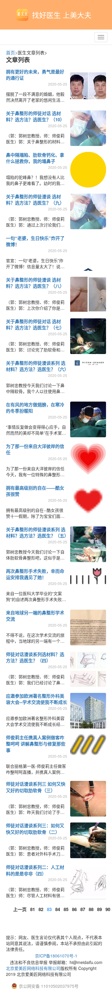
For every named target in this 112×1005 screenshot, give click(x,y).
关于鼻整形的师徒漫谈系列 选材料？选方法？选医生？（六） (37, 366)
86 (74, 909)
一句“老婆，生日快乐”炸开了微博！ (35, 241)
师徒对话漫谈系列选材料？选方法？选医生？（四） (35, 657)
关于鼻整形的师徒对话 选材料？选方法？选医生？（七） (35, 324)
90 (107, 909)
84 (57, 909)
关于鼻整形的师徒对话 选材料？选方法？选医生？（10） (35, 116)
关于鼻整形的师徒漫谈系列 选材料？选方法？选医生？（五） (37, 532)
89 (99, 909)
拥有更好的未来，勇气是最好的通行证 (35, 74)
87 (82, 909)
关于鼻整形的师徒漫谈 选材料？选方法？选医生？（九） (35, 199)
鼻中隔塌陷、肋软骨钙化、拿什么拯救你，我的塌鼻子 (35, 158)
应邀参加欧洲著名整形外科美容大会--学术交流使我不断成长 (36, 699)
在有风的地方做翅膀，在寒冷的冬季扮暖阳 (35, 407)
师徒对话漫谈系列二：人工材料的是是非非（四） (35, 870)
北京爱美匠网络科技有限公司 (33, 968)
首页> (12, 52)
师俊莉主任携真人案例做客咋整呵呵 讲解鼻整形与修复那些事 (35, 744)
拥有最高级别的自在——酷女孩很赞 (35, 491)
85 (66, 909)
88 (91, 909)
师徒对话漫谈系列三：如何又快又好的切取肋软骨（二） (35, 828)
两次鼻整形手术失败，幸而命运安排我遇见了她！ (35, 574)
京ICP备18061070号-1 (56, 956)
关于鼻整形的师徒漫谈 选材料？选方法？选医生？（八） (35, 282)
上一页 (20, 909)
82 (41, 909)
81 (32, 909)
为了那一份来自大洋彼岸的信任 (35, 449)
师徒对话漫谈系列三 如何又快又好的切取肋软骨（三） (35, 787)
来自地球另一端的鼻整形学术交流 (35, 615)
